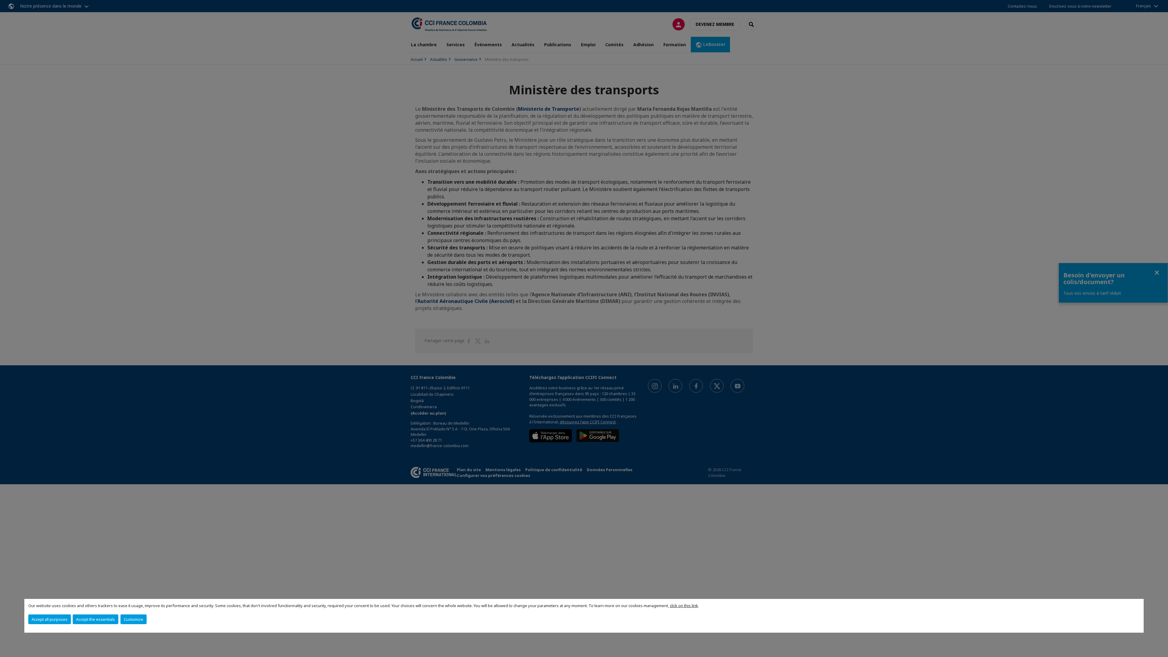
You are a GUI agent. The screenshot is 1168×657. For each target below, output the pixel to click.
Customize (133, 619)
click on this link (684, 605)
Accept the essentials (95, 619)
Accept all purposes (50, 619)
